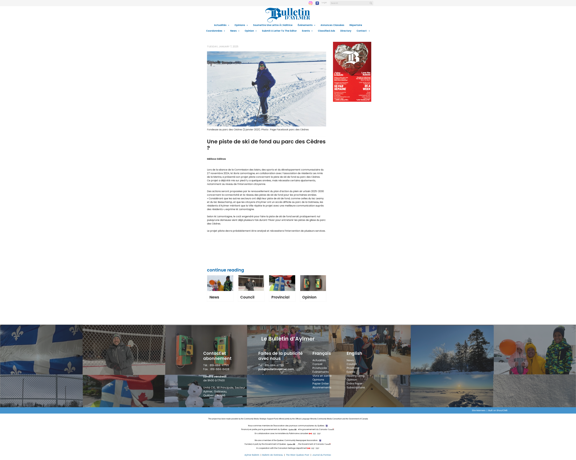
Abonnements (321, 387)
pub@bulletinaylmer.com (276, 369)
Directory (345, 30)
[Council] (251, 283)
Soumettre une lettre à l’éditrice (272, 25)
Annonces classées (332, 25)
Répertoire (356, 25)
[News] (220, 283)
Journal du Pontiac (322, 455)
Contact (362, 30)
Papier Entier (320, 383)
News (233, 30)
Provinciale (319, 368)
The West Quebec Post (297, 455)
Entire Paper (355, 383)
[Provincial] (282, 283)
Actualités (220, 25)
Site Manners (479, 410)
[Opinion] (313, 283)
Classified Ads (326, 30)
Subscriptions (356, 387)
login (324, 2)
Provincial (280, 297)
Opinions (239, 25)
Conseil (317, 364)
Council (247, 297)
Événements (305, 25)
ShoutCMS (502, 410)
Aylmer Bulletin (251, 455)
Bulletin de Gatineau (272, 455)
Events (306, 30)
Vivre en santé (322, 376)
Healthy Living (356, 376)
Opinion (249, 30)
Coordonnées (214, 30)
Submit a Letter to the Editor (279, 30)
